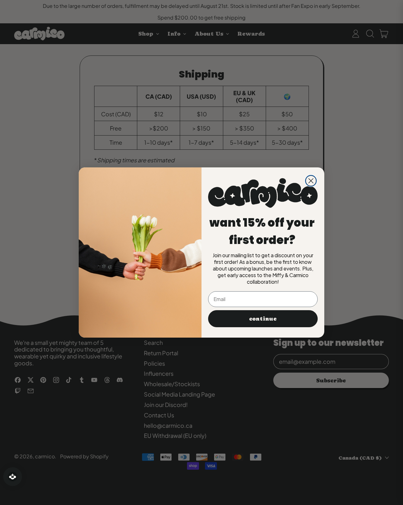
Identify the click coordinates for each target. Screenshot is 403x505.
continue (263, 318)
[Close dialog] (310, 180)
